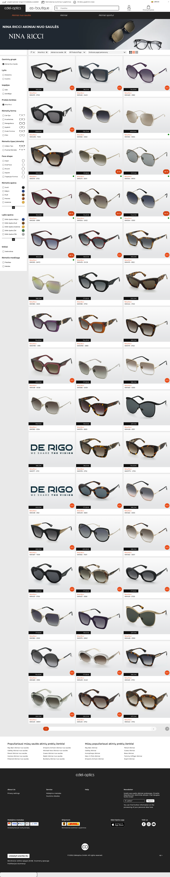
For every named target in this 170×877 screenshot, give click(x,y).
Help (87, 789)
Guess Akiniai (129, 750)
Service (49, 789)
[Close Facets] (13, 52)
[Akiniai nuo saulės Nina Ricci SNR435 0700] (52, 573)
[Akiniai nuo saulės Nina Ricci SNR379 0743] (147, 323)
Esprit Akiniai (129, 759)
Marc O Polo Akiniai (92, 756)
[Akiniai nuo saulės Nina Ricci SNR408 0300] (147, 615)
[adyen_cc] (9, 824)
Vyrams (7, 79)
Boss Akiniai (129, 753)
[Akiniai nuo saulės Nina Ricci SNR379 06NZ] (99, 615)
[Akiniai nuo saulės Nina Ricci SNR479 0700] (52, 72)
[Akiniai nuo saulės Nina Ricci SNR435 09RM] (52, 699)
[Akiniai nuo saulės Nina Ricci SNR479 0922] (147, 239)
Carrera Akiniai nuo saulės (18, 756)
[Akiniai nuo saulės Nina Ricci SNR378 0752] (99, 448)
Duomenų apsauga (41, 861)
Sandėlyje (8, 94)
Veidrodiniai (9, 251)
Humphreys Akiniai (92, 753)
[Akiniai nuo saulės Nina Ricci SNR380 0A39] (99, 365)
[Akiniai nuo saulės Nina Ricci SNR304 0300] (147, 197)
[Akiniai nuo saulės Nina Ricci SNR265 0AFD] (52, 239)
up (160, 855)
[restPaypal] (21, 824)
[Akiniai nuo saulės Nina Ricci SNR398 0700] (99, 281)
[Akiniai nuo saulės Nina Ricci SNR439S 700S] (52, 114)
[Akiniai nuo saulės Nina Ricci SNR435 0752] (99, 699)
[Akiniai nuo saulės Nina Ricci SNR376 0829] (99, 406)
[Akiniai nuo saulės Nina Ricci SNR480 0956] (52, 657)
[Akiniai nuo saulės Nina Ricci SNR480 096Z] (147, 72)
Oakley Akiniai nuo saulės (18, 750)
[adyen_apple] (27, 824)
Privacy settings (14, 793)
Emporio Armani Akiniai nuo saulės (57, 748)
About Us (11, 789)
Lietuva (156, 2)
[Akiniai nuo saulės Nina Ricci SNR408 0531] (147, 406)
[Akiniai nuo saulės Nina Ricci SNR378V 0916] (52, 323)
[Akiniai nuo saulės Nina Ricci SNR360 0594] (52, 406)
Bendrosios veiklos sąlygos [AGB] (20, 861)
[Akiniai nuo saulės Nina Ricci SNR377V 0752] (147, 448)
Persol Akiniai (129, 748)
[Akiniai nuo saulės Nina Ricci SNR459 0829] (99, 490)
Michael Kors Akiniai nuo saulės (55, 750)
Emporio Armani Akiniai (94, 759)
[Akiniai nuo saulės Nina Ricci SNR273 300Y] (99, 156)
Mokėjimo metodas (53, 793)
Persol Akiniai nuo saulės (17, 753)
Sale (6, 90)
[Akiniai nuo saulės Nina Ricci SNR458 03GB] (52, 365)
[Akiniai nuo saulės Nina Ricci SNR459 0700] (147, 573)
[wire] (34, 824)
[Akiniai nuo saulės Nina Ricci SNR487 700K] (52, 532)
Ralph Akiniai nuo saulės (52, 756)
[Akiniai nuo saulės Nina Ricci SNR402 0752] (147, 699)
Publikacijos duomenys (17, 863)
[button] (13, 8)
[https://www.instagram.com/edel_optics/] (149, 824)
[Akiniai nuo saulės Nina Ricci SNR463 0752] (147, 657)
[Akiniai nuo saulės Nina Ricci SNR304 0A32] (99, 197)
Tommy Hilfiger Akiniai (133, 756)
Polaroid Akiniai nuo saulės (18, 759)
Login (129, 10)
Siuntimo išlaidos (53, 796)
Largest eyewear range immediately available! (23, 2)
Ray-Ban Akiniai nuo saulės (18, 748)
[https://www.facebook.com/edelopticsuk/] (144, 824)
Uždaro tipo (9, 146)
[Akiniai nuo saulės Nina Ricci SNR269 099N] (52, 197)
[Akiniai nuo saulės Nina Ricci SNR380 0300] (52, 615)
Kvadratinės (9, 119)
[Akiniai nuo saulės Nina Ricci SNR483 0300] (147, 365)
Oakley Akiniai (90, 750)
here (151, 807)
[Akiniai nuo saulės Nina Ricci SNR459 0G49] (99, 657)
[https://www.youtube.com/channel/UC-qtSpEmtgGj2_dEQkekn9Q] (154, 824)
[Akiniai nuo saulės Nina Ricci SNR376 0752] (52, 156)
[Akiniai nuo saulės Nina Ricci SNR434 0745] (147, 281)
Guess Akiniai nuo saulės (53, 753)
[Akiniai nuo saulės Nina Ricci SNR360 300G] (147, 114)
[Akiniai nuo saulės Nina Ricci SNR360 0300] (99, 114)
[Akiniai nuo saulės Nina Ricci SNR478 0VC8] (99, 239)
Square (7, 173)
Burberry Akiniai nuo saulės (54, 759)
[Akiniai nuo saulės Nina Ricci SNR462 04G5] (99, 72)
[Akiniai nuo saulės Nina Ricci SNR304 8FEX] (147, 156)
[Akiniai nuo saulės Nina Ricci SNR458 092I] (52, 490)
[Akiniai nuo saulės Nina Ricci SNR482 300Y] (147, 532)
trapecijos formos (11, 176)
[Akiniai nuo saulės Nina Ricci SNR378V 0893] (99, 323)
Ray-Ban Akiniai (91, 748)
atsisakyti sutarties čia (18, 856)
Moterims (8, 75)
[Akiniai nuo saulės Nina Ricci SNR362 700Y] (99, 532)
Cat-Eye (7, 115)
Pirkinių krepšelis (148, 10)
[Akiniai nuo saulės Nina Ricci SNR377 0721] (52, 448)
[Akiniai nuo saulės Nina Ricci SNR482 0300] (147, 490)
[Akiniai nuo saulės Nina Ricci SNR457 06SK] (99, 573)
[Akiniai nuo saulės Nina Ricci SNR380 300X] (52, 281)
